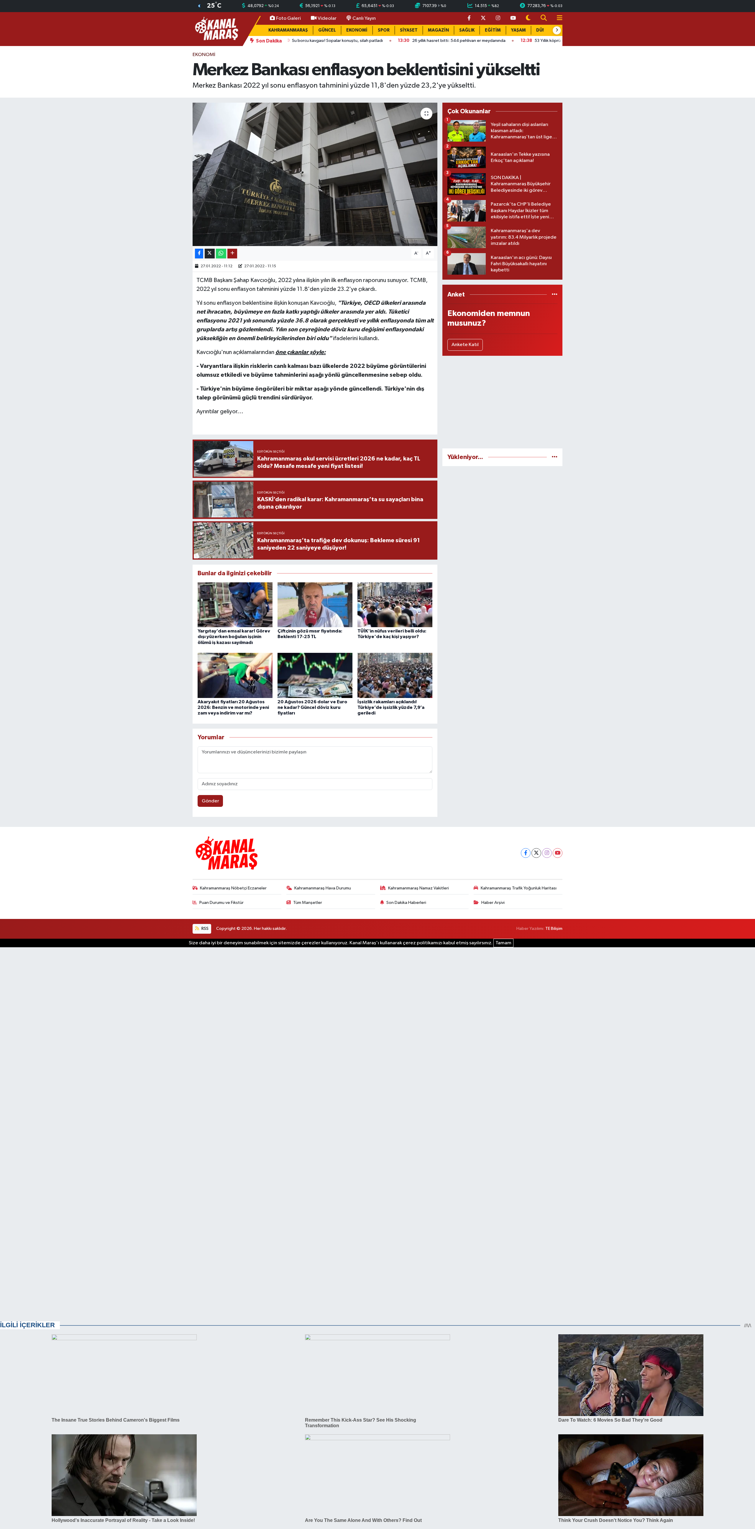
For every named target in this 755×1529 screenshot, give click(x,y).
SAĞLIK (467, 30)
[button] (557, 30)
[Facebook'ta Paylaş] (199, 253)
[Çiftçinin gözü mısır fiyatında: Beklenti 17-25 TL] (315, 604)
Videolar (327, 18)
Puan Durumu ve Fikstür (221, 902)
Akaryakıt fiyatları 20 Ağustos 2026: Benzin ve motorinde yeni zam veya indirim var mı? (233, 707)
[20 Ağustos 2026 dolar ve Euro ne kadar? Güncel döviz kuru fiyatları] (315, 675)
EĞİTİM (493, 30)
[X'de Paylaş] (210, 253)
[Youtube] (557, 853)
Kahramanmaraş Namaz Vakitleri (418, 888)
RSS (205, 928)
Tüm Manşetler (307, 902)
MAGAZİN (438, 30)
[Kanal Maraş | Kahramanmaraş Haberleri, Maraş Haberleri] (216, 28)
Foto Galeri (288, 18)
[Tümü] (554, 294)
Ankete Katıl (465, 344)
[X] (536, 853)
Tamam (503, 942)
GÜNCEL (327, 30)
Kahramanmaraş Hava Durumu (322, 888)
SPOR (384, 30)
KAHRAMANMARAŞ (288, 30)
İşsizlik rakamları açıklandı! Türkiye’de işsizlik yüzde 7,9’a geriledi (390, 707)
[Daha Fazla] (232, 253)
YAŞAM (518, 30)
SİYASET (409, 30)
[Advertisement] (502, 402)
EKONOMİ (356, 30)
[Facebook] (526, 853)
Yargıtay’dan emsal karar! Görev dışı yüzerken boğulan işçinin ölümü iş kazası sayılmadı (234, 637)
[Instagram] (547, 853)
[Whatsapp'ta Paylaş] (221, 253)
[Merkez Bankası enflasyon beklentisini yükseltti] (315, 174)
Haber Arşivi (493, 902)
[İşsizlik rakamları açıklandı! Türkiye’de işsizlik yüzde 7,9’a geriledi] (394, 675)
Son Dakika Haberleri (406, 902)
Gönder (210, 801)
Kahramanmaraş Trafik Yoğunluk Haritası (519, 888)
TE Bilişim (553, 928)
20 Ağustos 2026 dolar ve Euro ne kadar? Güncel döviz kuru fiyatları (312, 707)
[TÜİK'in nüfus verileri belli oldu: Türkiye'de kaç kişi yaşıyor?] (394, 604)
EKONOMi (204, 54)
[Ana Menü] (557, 18)
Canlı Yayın (364, 18)
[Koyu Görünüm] (528, 18)
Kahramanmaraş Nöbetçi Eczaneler (233, 888)
